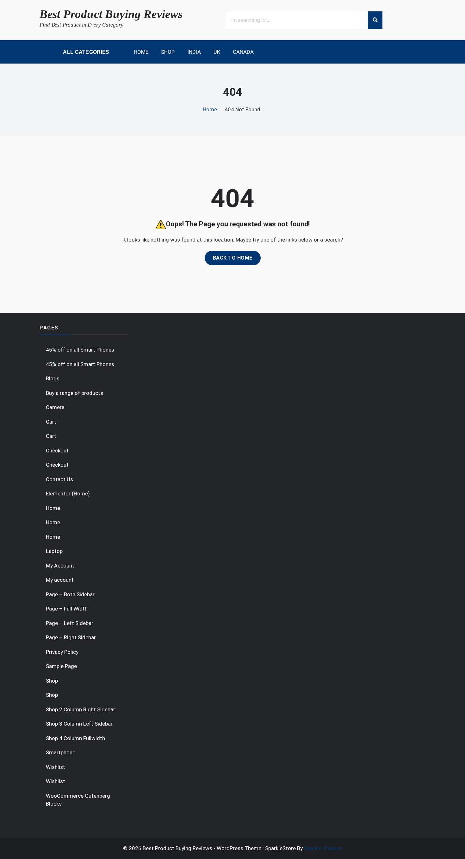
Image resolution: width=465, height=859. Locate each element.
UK (217, 52)
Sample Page (61, 666)
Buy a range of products (74, 393)
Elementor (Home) (68, 493)
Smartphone (60, 752)
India (194, 52)
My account (60, 580)
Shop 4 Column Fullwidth (75, 738)
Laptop (54, 551)
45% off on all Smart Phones (80, 350)
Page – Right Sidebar (71, 637)
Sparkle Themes (323, 848)
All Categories (85, 52)
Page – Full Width (67, 608)
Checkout (57, 450)
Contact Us (59, 479)
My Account (60, 565)
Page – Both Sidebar (70, 594)
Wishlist (55, 767)
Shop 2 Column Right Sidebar (80, 709)
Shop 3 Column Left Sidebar (79, 724)
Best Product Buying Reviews (111, 14)
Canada (243, 52)
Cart (51, 422)
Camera (55, 407)
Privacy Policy (62, 652)
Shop (168, 52)
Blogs (52, 378)
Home (141, 52)
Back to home (232, 258)
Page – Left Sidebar (69, 623)
